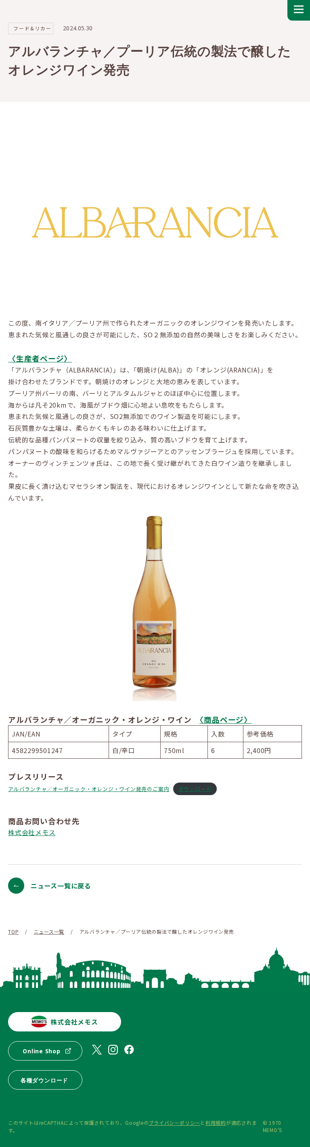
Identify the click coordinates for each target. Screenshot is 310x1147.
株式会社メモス (31, 832)
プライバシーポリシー (174, 1122)
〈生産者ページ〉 (40, 358)
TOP (13, 931)
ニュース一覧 (49, 931)
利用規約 (215, 1122)
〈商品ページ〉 (225, 719)
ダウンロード (195, 789)
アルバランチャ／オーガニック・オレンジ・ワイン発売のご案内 (88, 789)
